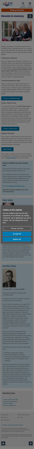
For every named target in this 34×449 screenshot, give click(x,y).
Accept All (17, 234)
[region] (17, 224)
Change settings (17, 228)
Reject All (17, 239)
